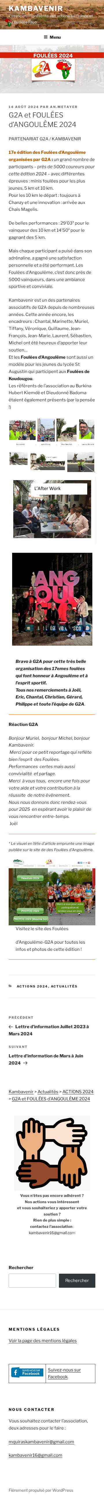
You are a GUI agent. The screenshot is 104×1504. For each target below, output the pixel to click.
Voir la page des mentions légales (43, 1340)
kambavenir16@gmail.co (50, 1232)
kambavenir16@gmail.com (35, 1455)
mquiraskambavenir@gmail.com (41, 1441)
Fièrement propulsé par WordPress (41, 1490)
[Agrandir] (88, 425)
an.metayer (64, 107)
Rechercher (21, 1267)
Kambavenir (36, 8)
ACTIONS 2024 (32, 986)
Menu (55, 37)
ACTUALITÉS (64, 986)
